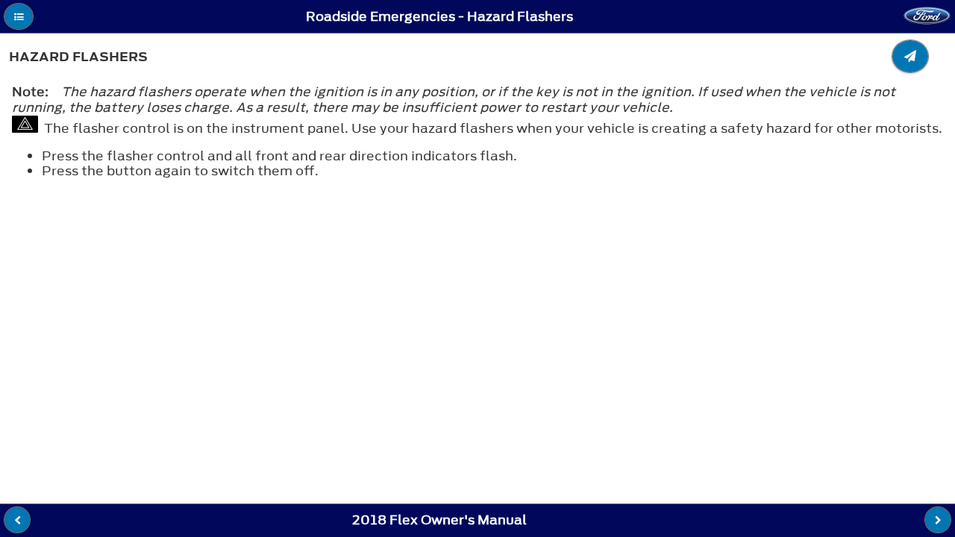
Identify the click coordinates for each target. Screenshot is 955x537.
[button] (19, 16)
